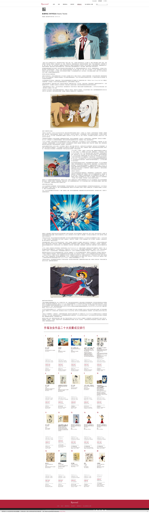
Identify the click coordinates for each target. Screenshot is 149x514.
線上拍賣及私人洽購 (89, 4)
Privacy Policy (62, 511)
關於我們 (72, 4)
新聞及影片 (79, 4)
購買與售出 (65, 4)
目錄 (59, 4)
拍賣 (54, 4)
